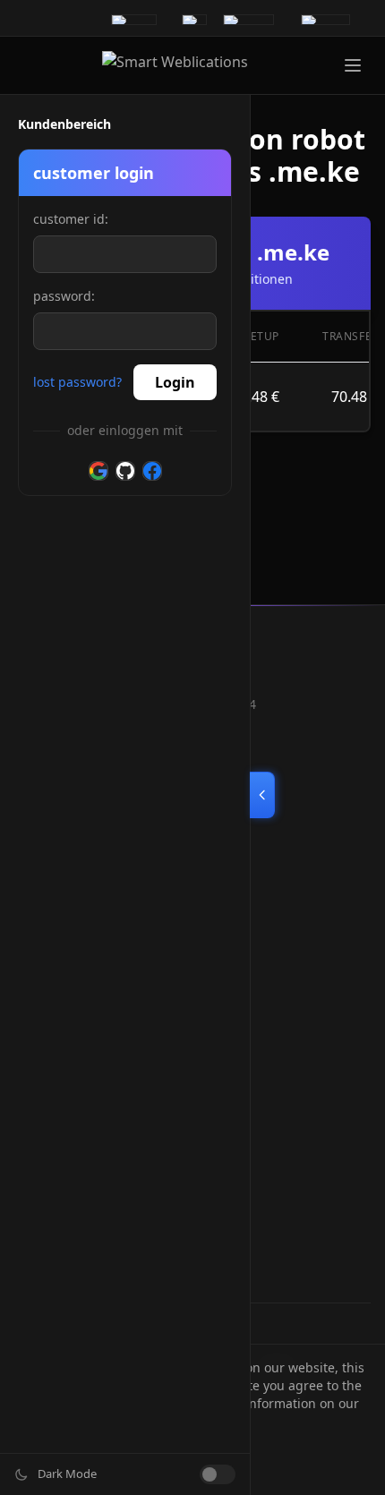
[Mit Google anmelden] (98, 471)
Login (175, 382)
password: (64, 295)
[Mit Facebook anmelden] (152, 471)
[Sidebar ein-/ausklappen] (262, 795)
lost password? (77, 381)
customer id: (70, 218)
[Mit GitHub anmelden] (125, 471)
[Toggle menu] (353, 65)
